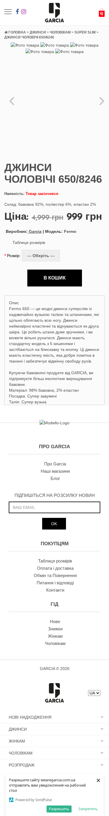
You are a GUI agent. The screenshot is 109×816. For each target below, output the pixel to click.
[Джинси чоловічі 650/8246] (25, 45)
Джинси (18, 729)
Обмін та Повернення (55, 575)
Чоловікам (55, 643)
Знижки (55, 628)
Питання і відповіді (55, 582)
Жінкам (55, 636)
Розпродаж (22, 765)
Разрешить (59, 808)
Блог (55, 478)
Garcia (24, 231)
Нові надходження (30, 717)
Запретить (88, 808)
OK (54, 523)
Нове (55, 621)
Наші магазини (55, 471)
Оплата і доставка (55, 568)
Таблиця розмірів (28, 242)
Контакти (55, 590)
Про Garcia (55, 463)
